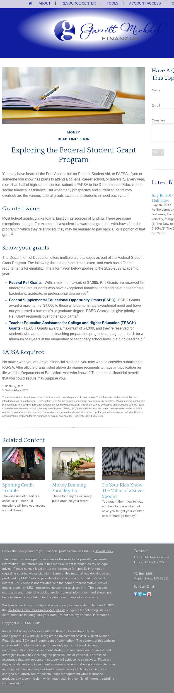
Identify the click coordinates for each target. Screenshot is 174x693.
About (45, 3)
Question (158, 120)
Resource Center (78, 3)
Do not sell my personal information (83, 615)
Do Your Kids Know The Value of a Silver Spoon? (123, 491)
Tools (112, 3)
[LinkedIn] (144, 595)
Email (156, 105)
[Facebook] (135, 595)
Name (156, 90)
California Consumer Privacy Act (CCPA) (36, 610)
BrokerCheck (104, 551)
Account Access (145, 3)
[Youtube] (149, 595)
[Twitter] (140, 595)
